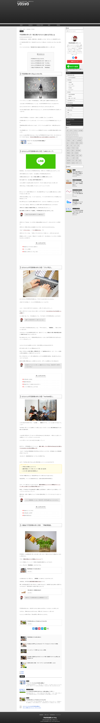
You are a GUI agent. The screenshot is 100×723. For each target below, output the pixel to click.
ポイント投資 (71, 84)
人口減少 (73, 140)
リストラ (68, 117)
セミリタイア (71, 89)
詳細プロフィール (74, 61)
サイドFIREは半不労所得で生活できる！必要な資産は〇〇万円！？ (40, 691)
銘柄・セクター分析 (72, 98)
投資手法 (70, 96)
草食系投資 (68, 160)
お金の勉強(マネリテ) (71, 100)
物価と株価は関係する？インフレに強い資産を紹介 (78, 193)
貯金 (73, 160)
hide (43, 54)
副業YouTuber (69, 110)
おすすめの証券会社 (72, 77)
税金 (77, 155)
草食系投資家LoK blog (50, 717)
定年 (78, 145)
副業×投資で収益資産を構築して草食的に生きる (50, 719)
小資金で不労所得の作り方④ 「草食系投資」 (40, 67)
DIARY (49, 25)
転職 (80, 160)
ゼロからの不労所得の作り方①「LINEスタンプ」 (41, 60)
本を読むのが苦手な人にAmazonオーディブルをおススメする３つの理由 (42, 643)
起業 (76, 160)
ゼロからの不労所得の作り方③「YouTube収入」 (40, 65)
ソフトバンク (75, 135)
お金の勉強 (80, 130)
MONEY (21, 25)
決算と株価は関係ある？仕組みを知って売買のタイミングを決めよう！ (78, 173)
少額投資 (70, 82)
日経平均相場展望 (72, 94)
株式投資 (68, 92)
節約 (80, 155)
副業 (68, 112)
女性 (75, 145)
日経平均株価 (78, 150)
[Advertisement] (50, 15)
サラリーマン (69, 114)
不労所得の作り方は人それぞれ (37, 58)
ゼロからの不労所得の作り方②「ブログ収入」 (40, 63)
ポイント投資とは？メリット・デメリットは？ (32, 707)
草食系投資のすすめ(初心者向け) (34, 637)
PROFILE (58, 25)
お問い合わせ (46, 714)
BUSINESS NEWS (40, 25)
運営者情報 (41, 714)
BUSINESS (31, 25)
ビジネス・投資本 (70, 107)
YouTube (75, 130)
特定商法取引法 (52, 714)
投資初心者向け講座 (70, 75)
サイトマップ (58, 714)
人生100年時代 (78, 140)
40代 (67, 130)
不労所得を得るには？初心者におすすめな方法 (36, 699)
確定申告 (73, 155)
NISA (71, 130)
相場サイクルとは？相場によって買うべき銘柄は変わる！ (78, 183)
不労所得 (22, 671)
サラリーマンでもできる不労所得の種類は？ (35, 683)
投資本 (73, 150)
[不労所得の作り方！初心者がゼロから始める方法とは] (42, 628)
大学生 (71, 145)
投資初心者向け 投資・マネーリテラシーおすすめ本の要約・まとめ (41, 662)
